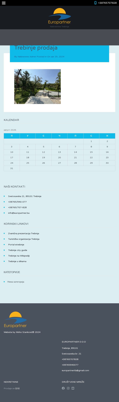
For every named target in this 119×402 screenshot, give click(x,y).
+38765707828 (107, 2)
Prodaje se (9, 388)
